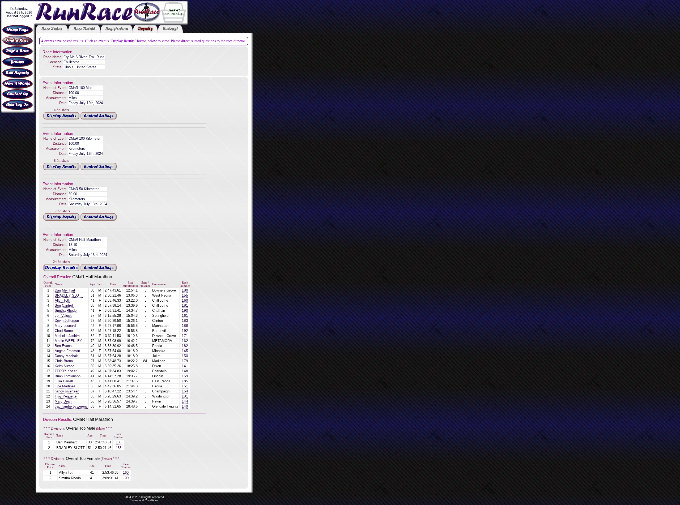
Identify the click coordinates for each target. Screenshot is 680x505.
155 (185, 295)
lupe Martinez (65, 386)
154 (185, 391)
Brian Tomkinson (67, 376)
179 (185, 361)
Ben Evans (63, 346)
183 (185, 321)
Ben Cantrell (64, 305)
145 (185, 351)
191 (185, 396)
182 (185, 346)
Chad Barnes (65, 331)
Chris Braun (64, 361)
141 (185, 366)
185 (185, 381)
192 (185, 331)
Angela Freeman (67, 351)
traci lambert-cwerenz (71, 406)
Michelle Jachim (67, 336)
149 (185, 406)
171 (185, 336)
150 (185, 356)
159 (185, 376)
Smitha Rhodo (65, 311)
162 (185, 341)
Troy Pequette (65, 396)
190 (185, 311)
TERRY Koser (65, 371)
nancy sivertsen (67, 391)
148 (185, 371)
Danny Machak (66, 356)
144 (185, 401)
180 (185, 290)
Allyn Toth (62, 300)
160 (185, 300)
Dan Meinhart (65, 290)
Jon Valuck (63, 316)
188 (185, 326)
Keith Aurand (64, 366)
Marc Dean (63, 401)
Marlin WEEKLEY (68, 341)
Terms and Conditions (144, 500)
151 (185, 386)
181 (185, 305)
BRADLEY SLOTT (69, 295)
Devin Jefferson (67, 321)
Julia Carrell (64, 381)
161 (185, 316)
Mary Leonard (65, 326)
